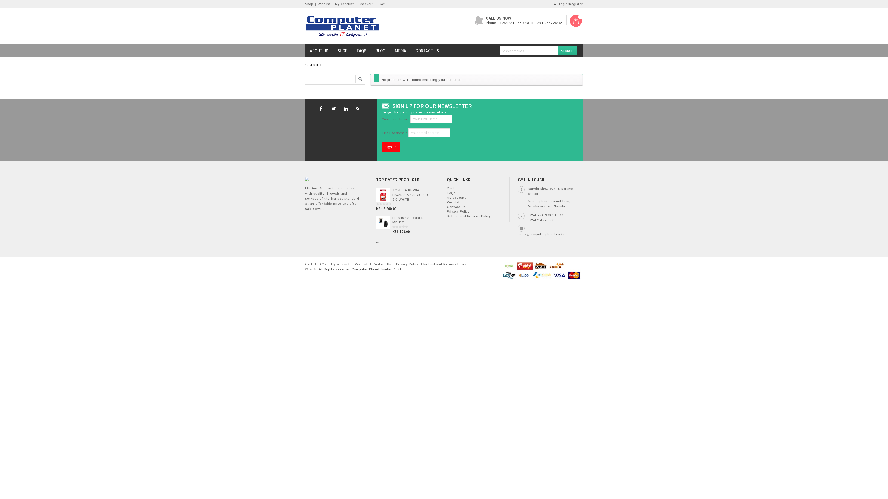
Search (567, 51)
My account (344, 4)
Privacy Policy (458, 211)
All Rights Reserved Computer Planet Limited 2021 (360, 269)
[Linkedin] (345, 109)
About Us (319, 51)
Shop (309, 4)
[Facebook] (321, 109)
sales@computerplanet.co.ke (541, 234)
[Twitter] (333, 109)
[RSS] (357, 109)
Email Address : (395, 133)
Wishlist (324, 4)
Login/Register (570, 4)
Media (400, 51)
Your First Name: (395, 119)
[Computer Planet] (342, 26)
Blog (381, 51)
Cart (382, 4)
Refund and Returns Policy (468, 216)
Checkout (366, 4)
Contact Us (427, 51)
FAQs (361, 51)
